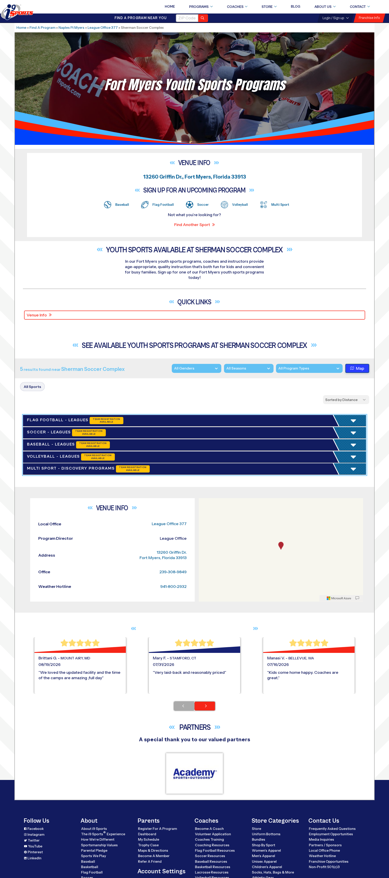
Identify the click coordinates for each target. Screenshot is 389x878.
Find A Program (42, 27)
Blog (295, 6)
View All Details (312, 468)
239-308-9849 (173, 654)
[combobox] (278, 368)
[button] (325, 468)
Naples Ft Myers (71, 27)
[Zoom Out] (204, 591)
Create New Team (316, 485)
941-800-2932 (173, 668)
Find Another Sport (192, 224)
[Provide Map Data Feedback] (357, 680)
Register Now (312, 453)
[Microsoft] (339, 680)
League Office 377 (103, 27)
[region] (281, 632)
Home (170, 6)
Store (267, 7)
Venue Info (37, 315)
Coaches (235, 7)
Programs (199, 7)
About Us (323, 7)
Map (360, 368)
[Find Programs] (203, 18)
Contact (358, 7)
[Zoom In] (204, 584)
